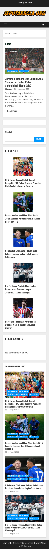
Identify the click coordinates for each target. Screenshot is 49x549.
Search (8, 132)
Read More (12, 111)
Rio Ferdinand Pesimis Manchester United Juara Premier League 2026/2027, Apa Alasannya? (20, 289)
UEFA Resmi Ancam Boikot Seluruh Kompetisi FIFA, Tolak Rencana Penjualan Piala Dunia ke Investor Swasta (23, 183)
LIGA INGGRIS (24, 71)
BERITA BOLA (12, 71)
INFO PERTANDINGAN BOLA (17, 395)
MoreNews (41, 542)
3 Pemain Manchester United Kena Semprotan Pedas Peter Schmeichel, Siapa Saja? (24, 61)
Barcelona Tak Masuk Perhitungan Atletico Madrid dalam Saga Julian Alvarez (20, 325)
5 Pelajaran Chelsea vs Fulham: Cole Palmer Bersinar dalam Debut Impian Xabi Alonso (21, 254)
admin (9, 89)
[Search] (43, 24)
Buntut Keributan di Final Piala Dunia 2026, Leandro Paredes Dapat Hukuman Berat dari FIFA (22, 218)
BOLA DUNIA (23, 392)
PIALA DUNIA (33, 395)
